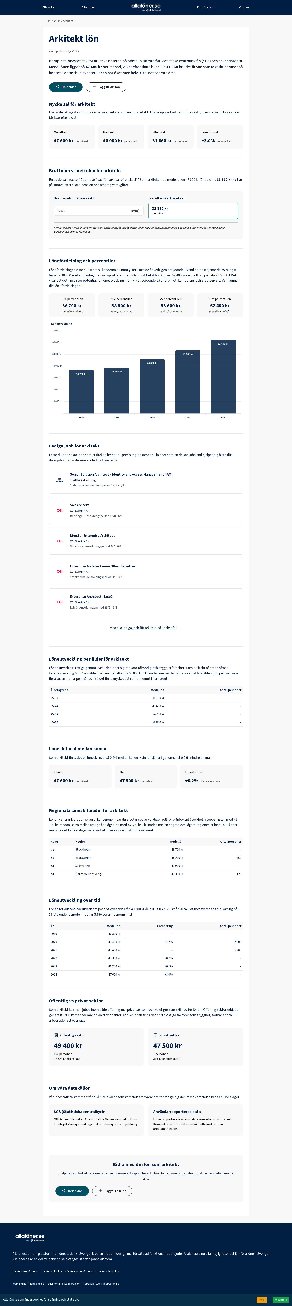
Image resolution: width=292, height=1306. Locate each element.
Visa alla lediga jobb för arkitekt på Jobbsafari (143, 627)
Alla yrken (49, 7)
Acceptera (281, 1300)
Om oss (244, 7)
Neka (262, 1300)
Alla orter (88, 7)
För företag (205, 7)
